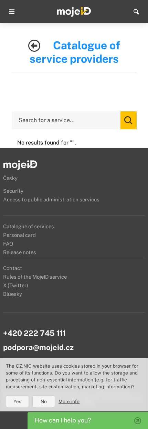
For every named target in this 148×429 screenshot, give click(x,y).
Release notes (19, 252)
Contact (12, 268)
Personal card (19, 235)
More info (69, 401)
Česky (10, 178)
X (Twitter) (15, 285)
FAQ (8, 244)
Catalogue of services (28, 226)
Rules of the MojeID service (35, 277)
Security (13, 191)
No (44, 401)
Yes (17, 401)
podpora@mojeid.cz (38, 347)
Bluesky (12, 294)
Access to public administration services (51, 199)
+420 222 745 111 (34, 333)
